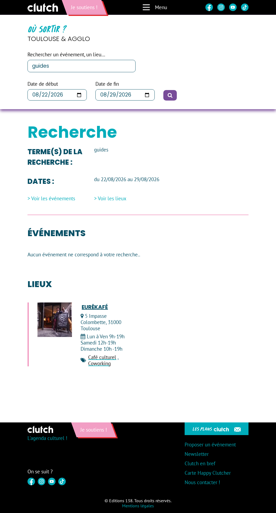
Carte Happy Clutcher (208, 473)
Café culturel (102, 357)
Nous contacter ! (202, 482)
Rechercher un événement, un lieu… (66, 54)
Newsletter (197, 454)
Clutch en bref (200, 463)
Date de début (42, 84)
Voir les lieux (112, 198)
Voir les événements (53, 198)
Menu (161, 7)
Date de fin (107, 84)
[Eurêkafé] (54, 319)
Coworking (99, 363)
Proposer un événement (210, 444)
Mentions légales (138, 505)
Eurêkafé (95, 307)
